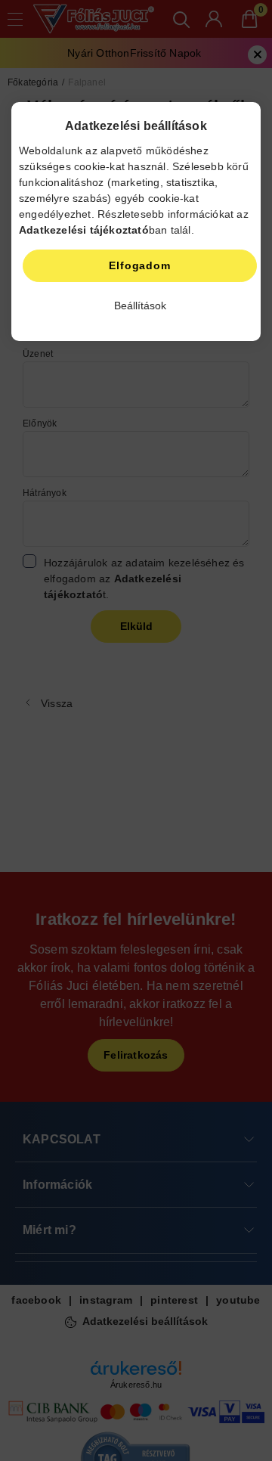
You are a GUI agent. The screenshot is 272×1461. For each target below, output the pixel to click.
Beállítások (140, 305)
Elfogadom (139, 265)
